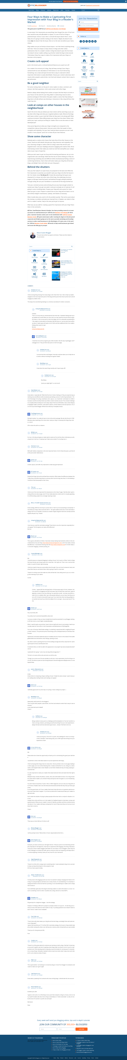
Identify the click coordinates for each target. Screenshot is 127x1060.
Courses (67, 10)
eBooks (49, 10)
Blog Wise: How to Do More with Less (85, 1048)
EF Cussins (33, 471)
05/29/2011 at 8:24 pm (36, 829)
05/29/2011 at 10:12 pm (41, 586)
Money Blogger (35, 828)
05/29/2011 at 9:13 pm (36, 860)
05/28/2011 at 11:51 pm (37, 414)
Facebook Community (92, 5)
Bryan (32, 536)
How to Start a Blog (57, 1040)
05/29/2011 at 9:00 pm (36, 841)
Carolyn (33, 940)
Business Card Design (61, 212)
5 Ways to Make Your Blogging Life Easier (62, 1049)
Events (73, 10)
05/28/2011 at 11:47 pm (36, 391)
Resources (56, 10)
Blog (3, 8)
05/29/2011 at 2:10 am (36, 537)
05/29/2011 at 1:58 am (36, 488)
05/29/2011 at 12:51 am (36, 461)
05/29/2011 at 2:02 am (45, 310)
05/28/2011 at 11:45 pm (36, 291)
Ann (32, 816)
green (32, 459)
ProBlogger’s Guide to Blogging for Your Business (85, 1046)
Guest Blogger (34, 26)
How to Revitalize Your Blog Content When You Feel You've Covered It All (66, 262)
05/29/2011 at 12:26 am (36, 447)
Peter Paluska (34, 986)
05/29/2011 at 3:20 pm (36, 748)
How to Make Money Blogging (59, 1048)
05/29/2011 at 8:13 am (36, 609)
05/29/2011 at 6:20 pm (36, 817)
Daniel (32, 608)
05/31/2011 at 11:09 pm (36, 975)
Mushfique (43, 363)
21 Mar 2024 (63, 264)
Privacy (88, 1057)
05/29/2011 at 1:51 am (36, 472)
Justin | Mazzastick (36, 669)
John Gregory (34, 840)
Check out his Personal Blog (71, 1)
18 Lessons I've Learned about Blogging (66, 250)
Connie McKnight (35, 553)
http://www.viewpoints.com (58, 544)
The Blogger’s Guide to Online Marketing (85, 1050)
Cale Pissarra (34, 973)
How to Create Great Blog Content (60, 1042)
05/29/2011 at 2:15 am (37, 554)
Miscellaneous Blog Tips (51, 26)
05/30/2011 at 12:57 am (38, 876)
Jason (32, 685)
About (55, 1057)
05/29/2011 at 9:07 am (38, 670)
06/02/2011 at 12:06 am (36, 988)
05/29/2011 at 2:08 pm (36, 698)
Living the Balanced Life (42, 308)
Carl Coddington (40, 336)
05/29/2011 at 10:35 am (36, 686)
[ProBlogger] (37, 5)
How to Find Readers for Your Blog (60, 1044)
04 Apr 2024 (63, 252)
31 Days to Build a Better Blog (83, 1040)
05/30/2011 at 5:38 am (36, 899)
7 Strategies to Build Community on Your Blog (62, 1046)
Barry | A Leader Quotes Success (39, 502)
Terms (92, 1057)
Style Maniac (34, 390)
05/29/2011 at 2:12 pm (45, 364)
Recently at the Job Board (35, 1038)
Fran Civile (33, 916)
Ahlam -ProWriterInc (36, 875)
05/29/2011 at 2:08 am (40, 521)
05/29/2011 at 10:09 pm (41, 717)
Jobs (62, 10)
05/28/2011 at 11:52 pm (36, 433)
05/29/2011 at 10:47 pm (50, 376)
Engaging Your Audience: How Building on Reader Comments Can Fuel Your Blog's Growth (66, 273)
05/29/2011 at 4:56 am (45, 351)
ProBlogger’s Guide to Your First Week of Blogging (85, 1043)
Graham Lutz (34, 290)
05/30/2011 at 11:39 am (36, 941)
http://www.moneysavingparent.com (52, 543)
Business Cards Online (41, 223)
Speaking (84, 1057)
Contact (96, 1057)
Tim (32, 487)
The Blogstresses (35, 413)
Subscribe (88, 29)
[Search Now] (98, 10)
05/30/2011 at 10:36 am (36, 917)
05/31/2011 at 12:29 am (36, 961)
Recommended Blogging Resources (84, 1052)
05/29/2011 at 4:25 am (41, 337)
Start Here (31, 10)
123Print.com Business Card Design (56, 29)
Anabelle (33, 897)
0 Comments (61, 26)
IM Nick (33, 432)
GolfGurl (38, 584)
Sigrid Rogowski (35, 859)
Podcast (43, 10)
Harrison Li (34, 446)
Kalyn (32, 960)
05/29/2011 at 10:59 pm (45, 733)
